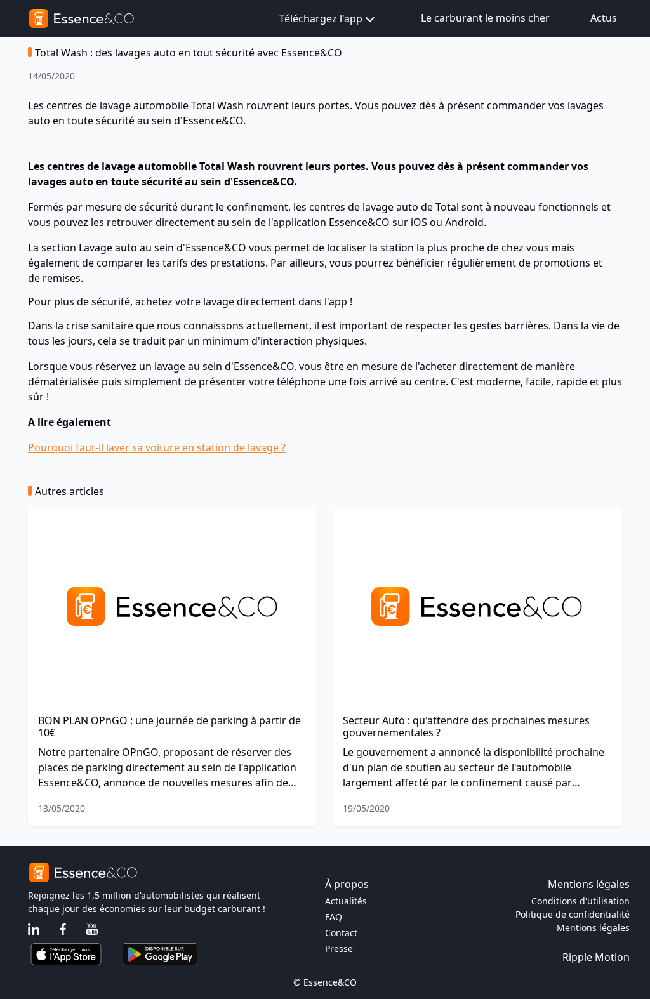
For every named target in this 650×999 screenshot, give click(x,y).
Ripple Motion (596, 957)
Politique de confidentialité (572, 914)
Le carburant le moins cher (485, 18)
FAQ (333, 917)
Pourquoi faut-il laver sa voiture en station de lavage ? (157, 447)
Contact (341, 933)
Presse (339, 949)
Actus (603, 18)
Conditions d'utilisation (580, 901)
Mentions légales (593, 928)
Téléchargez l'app (320, 18)
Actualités (346, 901)
